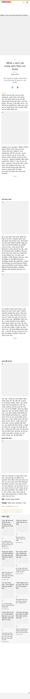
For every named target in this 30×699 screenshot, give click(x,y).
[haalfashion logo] (6, 2)
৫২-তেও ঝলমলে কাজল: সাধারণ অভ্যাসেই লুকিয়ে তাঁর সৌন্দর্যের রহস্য (8, 605)
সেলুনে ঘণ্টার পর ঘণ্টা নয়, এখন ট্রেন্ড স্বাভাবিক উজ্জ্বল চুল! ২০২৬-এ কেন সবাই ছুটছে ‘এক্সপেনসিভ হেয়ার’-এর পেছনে (7, 636)
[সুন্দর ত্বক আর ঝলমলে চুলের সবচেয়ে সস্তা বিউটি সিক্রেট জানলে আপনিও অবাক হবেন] (22, 617)
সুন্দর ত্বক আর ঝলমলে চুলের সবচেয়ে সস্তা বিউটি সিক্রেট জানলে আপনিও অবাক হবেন (22, 630)
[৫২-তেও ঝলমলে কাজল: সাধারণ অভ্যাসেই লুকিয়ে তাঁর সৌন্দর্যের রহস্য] (8, 590)
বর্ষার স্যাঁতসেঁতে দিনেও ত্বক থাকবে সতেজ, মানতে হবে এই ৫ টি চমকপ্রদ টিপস (21, 601)
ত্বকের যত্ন (18, 510)
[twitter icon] (17, 88)
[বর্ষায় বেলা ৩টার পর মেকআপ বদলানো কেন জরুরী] (22, 526)
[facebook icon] (12, 88)
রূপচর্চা (4, 510)
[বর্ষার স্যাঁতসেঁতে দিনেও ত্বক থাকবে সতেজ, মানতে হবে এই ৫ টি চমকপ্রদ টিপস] (22, 588)
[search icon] (23, 2)
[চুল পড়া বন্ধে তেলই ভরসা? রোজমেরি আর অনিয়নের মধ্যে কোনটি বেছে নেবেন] (22, 557)
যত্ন (15, 59)
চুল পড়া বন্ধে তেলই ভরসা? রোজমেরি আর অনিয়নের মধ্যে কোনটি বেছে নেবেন (22, 570)
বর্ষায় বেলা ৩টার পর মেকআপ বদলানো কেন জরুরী (20, 539)
